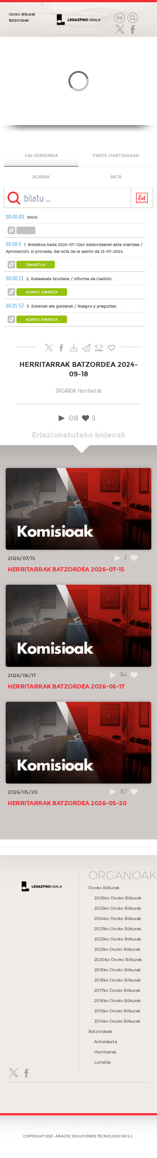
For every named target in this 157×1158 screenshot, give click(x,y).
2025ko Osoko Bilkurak (117, 908)
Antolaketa (105, 1041)
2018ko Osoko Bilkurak (117, 980)
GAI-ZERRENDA (41, 155)
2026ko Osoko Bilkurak (117, 898)
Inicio (32, 217)
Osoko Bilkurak (22, 14)
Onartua (35, 265)
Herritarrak (105, 1052)
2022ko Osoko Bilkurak (117, 939)
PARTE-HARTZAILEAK (116, 155)
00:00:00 (15, 216)
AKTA (116, 176)
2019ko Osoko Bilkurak (117, 970)
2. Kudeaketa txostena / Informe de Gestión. (69, 279)
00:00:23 (14, 278)
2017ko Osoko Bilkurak (117, 990)
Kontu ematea (42, 292)
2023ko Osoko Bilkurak (117, 928)
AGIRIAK (41, 176)
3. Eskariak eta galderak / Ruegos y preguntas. (72, 306)
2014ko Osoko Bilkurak (117, 1021)
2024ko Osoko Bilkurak (117, 918)
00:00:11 (13, 244)
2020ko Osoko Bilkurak (118, 959)
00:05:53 (15, 305)
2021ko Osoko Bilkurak (117, 949)
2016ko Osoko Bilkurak (117, 1000)
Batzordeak (19, 20)
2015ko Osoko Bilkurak (117, 1011)
